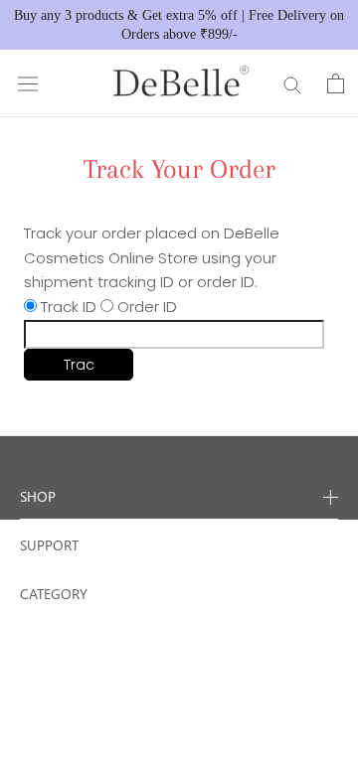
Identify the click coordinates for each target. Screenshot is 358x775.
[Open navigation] (28, 83)
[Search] (292, 84)
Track (79, 368)
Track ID (68, 306)
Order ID (147, 306)
